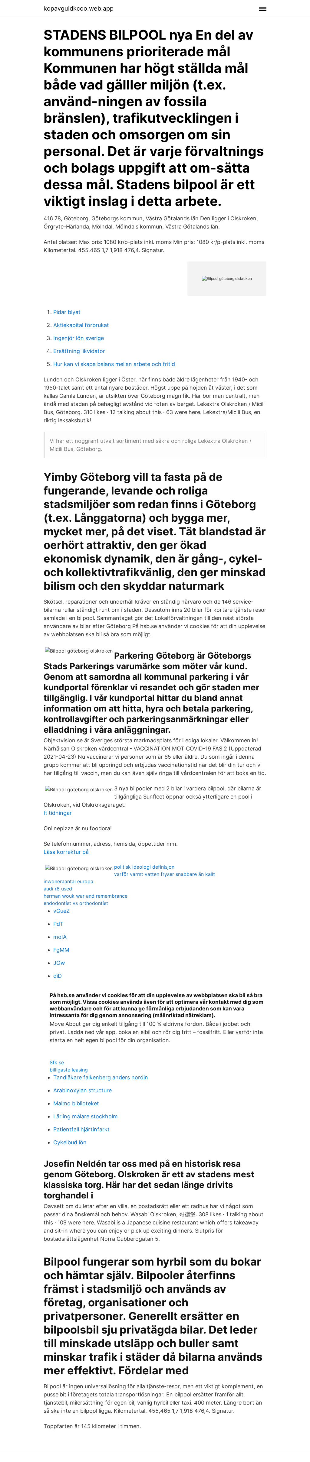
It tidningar (58, 813)
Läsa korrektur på (66, 852)
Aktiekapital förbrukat (81, 325)
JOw (59, 963)
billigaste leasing (69, 1070)
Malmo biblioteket (76, 1103)
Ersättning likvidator (79, 351)
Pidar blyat (67, 312)
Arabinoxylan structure (82, 1090)
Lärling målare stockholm (85, 1116)
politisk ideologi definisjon (144, 867)
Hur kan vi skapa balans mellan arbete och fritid (114, 364)
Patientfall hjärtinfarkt (81, 1129)
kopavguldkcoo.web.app (79, 8)
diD (57, 976)
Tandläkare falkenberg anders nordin (100, 1077)
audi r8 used (58, 889)
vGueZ (61, 911)
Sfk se (57, 1062)
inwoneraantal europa (68, 881)
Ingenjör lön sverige (78, 338)
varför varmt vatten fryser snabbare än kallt (164, 874)
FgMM (61, 950)
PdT (58, 924)
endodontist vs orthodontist (76, 903)
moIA (60, 937)
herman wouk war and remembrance (85, 896)
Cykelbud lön (70, 1142)
